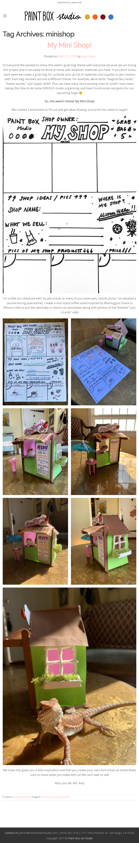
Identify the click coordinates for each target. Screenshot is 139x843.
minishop (45, 796)
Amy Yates (88, 56)
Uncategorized (22, 796)
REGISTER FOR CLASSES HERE (70, 3)
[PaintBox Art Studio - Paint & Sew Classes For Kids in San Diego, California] (69, 16)
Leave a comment (60, 796)
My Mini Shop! (69, 45)
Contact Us (11, 833)
